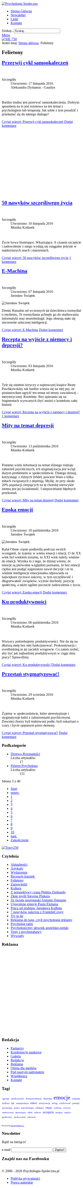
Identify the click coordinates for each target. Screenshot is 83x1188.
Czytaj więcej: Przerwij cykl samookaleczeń (32, 122)
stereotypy (20, 1112)
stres (30, 1112)
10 (12, 832)
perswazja (7, 1107)
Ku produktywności (24, 602)
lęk (12, 1103)
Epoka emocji (17, 509)
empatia (76, 1098)
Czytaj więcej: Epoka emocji (22, 592)
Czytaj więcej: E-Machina (20, 330)
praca (16, 1107)
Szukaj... (8, 31)
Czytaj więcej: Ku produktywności (26, 665)
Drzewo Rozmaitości (25, 754)
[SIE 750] (9, 39)
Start (14, 789)
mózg (55, 1103)
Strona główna (28, 43)
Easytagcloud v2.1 (17, 1126)
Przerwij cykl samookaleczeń (35, 63)
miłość (33, 1103)
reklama (39, 1107)
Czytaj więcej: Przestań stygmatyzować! (30, 733)
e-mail (6, 1150)
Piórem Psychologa (24, 766)
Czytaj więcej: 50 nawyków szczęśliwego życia (35, 258)
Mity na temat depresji (28, 425)
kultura (6, 1103)
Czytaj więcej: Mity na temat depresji (28, 500)
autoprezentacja (34, 1098)
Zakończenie (20, 840)
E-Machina (14, 271)
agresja (5, 1098)
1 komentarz (10, 416)
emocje (62, 1097)
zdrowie (31, 1117)
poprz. (15, 792)
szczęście (48, 1112)
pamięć (76, 1103)
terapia (59, 1112)
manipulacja (22, 1103)
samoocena (8, 1112)
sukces (37, 1112)
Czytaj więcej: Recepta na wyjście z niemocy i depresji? (41, 412)
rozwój (66, 1107)
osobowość (65, 1103)
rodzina (58, 1107)
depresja (47, 1098)
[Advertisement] (41, 161)
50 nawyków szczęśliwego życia (37, 203)
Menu (6, 35)
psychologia (27, 1107)
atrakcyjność (17, 1098)
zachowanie (20, 1117)
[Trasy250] (10, 847)
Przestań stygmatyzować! (30, 674)
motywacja (44, 1103)
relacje (48, 1107)
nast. (14, 836)
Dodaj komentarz (51, 330)
